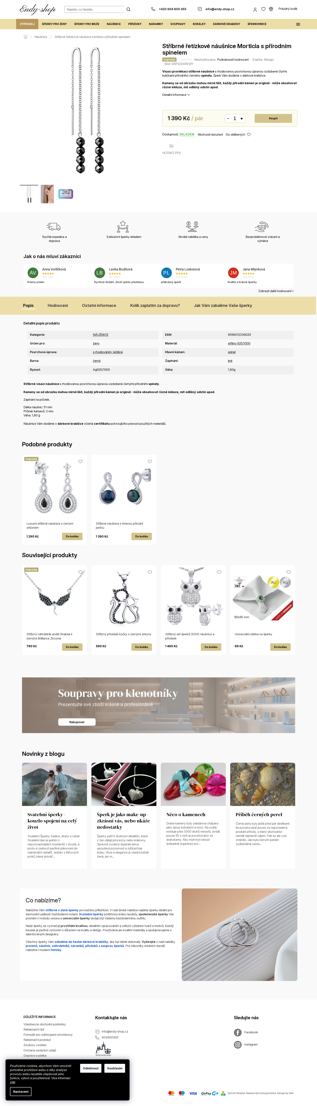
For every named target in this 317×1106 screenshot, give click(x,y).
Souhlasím (114, 1068)
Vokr (291, 1093)
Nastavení (20, 1091)
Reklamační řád (34, 1029)
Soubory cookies (35, 1045)
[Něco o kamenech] (193, 784)
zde (12, 1082)
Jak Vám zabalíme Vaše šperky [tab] (223, 305)
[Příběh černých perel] (262, 784)
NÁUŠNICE (100, 334)
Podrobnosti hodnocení (233, 59)
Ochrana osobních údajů (40, 1050)
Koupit (273, 118)
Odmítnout (91, 1068)
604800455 (110, 1037)
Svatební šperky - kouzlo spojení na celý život (52, 821)
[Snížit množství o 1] (228, 118)
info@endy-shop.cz (115, 1031)
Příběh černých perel (259, 815)
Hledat (128, 9)
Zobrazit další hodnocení (274, 291)
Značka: (263, 59)
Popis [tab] (28, 305)
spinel (232, 352)
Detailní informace (174, 95)
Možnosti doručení (210, 134)
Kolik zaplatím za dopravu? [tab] (155, 305)
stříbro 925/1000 (239, 343)
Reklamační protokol (37, 1040)
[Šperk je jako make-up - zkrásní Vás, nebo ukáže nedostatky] (123, 784)
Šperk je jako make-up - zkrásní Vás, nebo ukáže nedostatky (123, 821)
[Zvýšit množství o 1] (241, 118)
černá (96, 361)
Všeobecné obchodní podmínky (45, 1024)
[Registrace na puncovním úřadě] (103, 1049)
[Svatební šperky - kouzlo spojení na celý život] (54, 784)
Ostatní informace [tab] (99, 305)
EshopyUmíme (268, 1093)
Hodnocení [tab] (58, 305)
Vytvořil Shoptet (236, 1093)
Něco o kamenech (185, 815)
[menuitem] (27, 24)
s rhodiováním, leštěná (108, 352)
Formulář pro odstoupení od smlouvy (48, 1034)
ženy (96, 343)
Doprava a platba (35, 1055)
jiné (230, 361)
